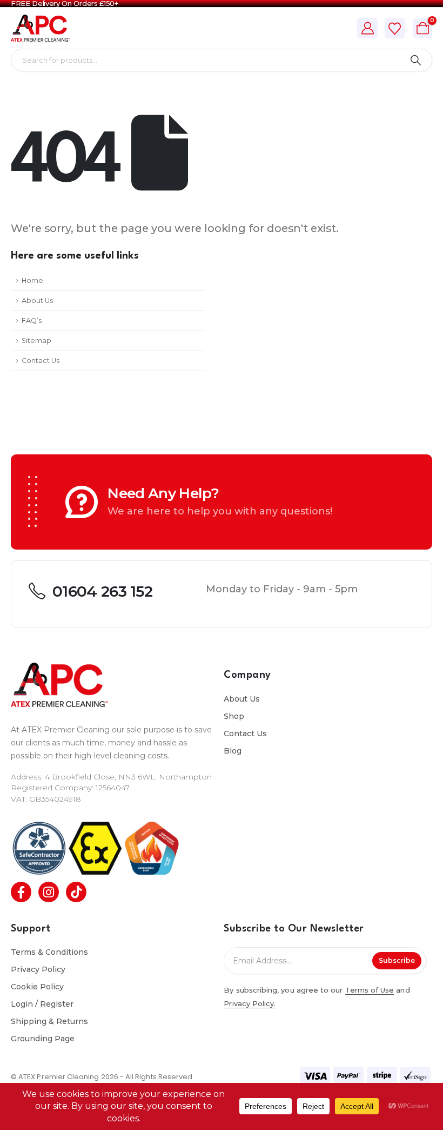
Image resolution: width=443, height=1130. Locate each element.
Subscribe (397, 960)
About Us (37, 300)
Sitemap (36, 340)
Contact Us (40, 360)
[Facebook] (21, 892)
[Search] (415, 60)
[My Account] (367, 28)
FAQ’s (32, 320)
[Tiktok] (76, 892)
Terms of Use (369, 990)
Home (32, 280)
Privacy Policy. (250, 1003)
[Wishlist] (394, 28)
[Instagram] (48, 892)
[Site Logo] (40, 28)
